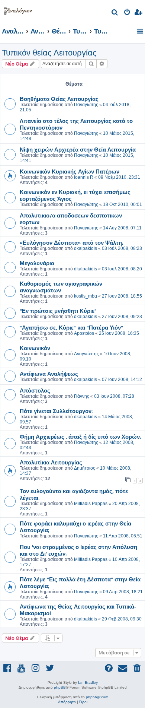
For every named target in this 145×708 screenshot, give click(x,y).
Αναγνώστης (86, 353)
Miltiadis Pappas (90, 503)
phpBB (60, 687)
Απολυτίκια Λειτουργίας (51, 462)
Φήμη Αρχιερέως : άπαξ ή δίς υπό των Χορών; (80, 436)
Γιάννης (81, 396)
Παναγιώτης (86, 104)
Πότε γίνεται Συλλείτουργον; (56, 410)
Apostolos (84, 333)
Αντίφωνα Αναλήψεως (49, 373)
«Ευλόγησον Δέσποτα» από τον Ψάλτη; (71, 242)
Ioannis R (83, 177)
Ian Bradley (88, 682)
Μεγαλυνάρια (37, 263)
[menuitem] (115, 13)
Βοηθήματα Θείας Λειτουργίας (59, 98)
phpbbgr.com (97, 697)
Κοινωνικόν (35, 348)
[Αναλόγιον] (18, 9)
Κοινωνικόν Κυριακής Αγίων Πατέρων (69, 171)
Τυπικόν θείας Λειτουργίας (49, 52)
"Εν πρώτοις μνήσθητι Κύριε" (58, 310)
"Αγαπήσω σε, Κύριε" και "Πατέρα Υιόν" (71, 327)
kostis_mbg (85, 296)
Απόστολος (35, 390)
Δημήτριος (84, 468)
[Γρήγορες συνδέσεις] (140, 31)
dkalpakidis (85, 248)
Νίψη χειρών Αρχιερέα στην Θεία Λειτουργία (78, 149)
